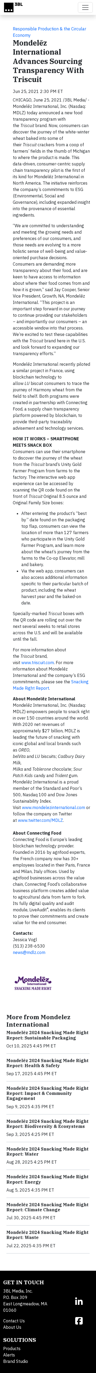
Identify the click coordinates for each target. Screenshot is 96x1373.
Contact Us (14, 1320)
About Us (12, 1327)
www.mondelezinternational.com (53, 807)
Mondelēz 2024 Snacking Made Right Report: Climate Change (47, 1207)
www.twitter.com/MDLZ (40, 820)
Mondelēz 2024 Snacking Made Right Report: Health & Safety (47, 1063)
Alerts (9, 1355)
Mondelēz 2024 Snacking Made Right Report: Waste (47, 1235)
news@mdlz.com (29, 952)
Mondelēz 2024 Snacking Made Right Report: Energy (47, 1179)
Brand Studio (15, 1361)
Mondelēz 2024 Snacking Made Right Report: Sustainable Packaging (47, 1035)
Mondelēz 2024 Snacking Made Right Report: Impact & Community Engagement (47, 1093)
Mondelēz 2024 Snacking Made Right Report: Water (47, 1151)
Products (12, 1348)
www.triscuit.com (37, 662)
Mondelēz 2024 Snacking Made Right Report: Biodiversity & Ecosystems (47, 1124)
